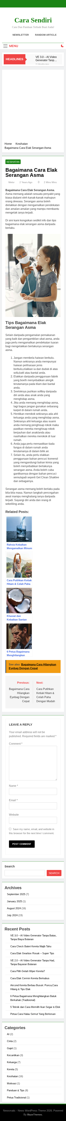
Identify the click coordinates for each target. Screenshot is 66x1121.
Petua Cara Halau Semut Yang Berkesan (33, 1013)
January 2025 (14, 901)
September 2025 (16, 894)
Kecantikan (13, 1055)
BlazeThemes (34, 1114)
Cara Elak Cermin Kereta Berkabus (29, 978)
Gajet (10, 1048)
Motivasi (11, 1083)
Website (14, 814)
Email (13, 800)
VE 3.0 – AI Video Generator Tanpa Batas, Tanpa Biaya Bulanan (46, 58)
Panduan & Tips (15, 1090)
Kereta (10, 1069)
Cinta (10, 1041)
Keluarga (12, 1062)
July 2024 (12, 915)
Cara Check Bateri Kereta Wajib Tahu (30, 946)
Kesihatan (13, 162)
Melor (11, 182)
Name (13, 785)
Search (10, 866)
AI (8, 1034)
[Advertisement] (33, 107)
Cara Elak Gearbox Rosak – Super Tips (32, 953)
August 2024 (14, 908)
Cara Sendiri (33, 20)
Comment (15, 743)
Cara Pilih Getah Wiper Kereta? (27, 971)
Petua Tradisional (16, 1097)
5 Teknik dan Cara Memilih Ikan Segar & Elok (35, 1007)
